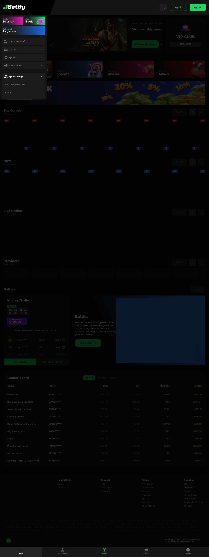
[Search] (163, 7)
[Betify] (14, 7)
